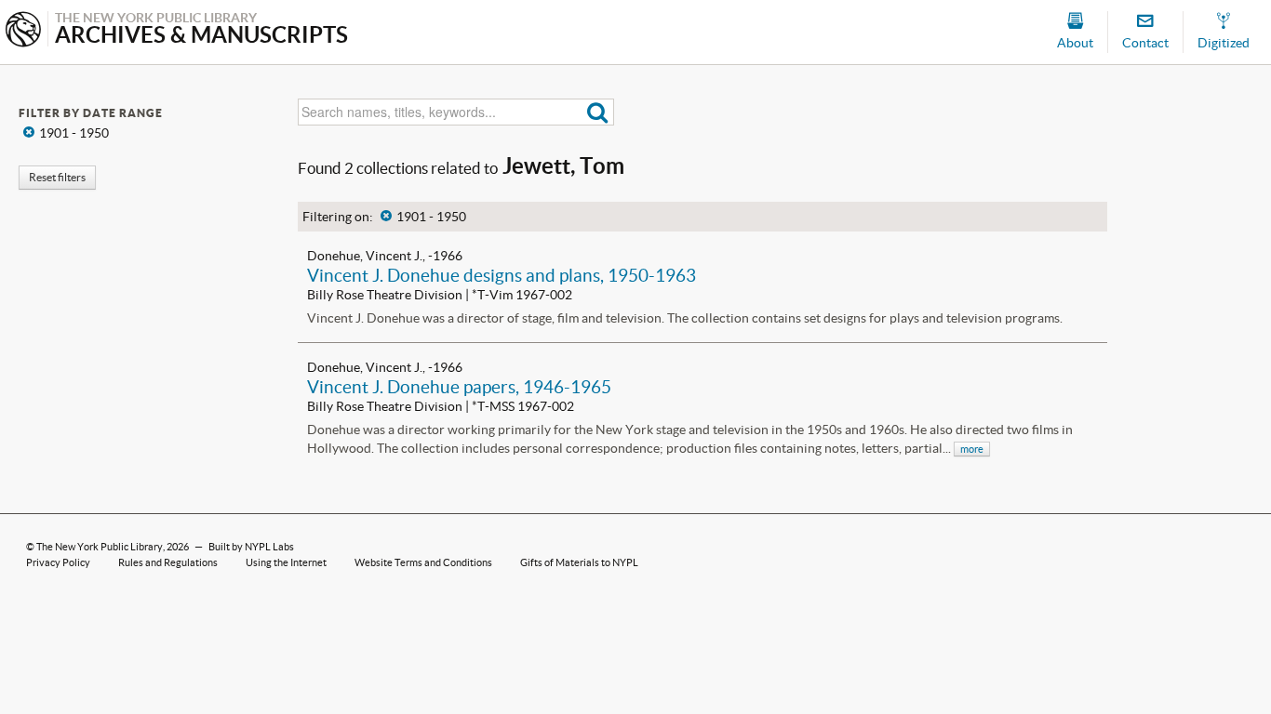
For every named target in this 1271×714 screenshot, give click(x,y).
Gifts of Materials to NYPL (579, 562)
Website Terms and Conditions (423, 562)
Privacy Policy (58, 562)
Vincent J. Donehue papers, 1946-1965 (459, 387)
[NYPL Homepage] (23, 31)
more (971, 449)
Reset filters (57, 177)
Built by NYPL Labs (251, 546)
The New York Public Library (99, 546)
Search (598, 112)
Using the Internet (286, 562)
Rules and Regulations (168, 562)
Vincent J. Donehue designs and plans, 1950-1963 (501, 275)
